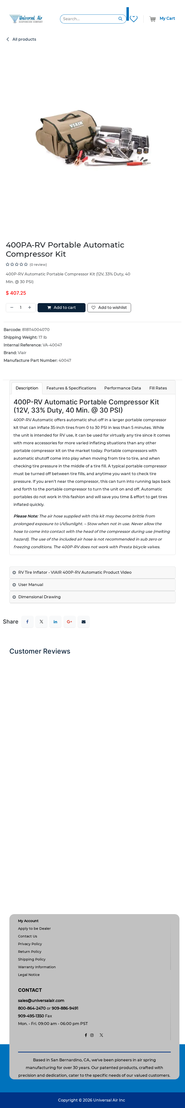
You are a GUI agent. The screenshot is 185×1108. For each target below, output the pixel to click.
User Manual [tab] (30, 584)
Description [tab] (27, 388)
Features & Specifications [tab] (71, 388)
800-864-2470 (32, 1008)
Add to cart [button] (64, 307)
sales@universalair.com (41, 1000)
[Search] (120, 19)
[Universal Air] (26, 18)
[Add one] (30, 307)
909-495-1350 (31, 1016)
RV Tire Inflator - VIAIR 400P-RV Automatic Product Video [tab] (75, 572)
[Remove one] (11, 307)
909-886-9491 (65, 1008)
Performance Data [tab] (122, 388)
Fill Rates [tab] (158, 388)
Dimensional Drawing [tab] (39, 597)
